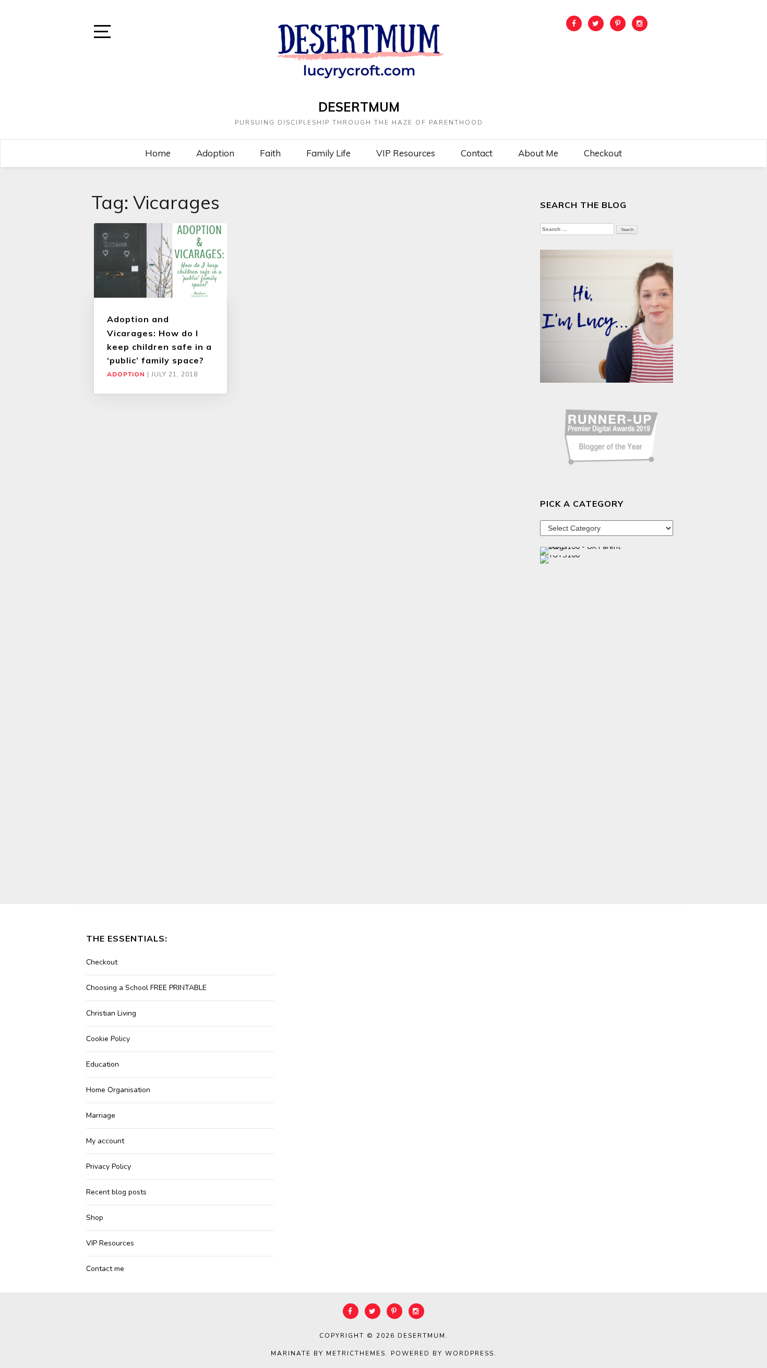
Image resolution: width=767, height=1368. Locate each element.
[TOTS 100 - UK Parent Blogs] (583, 550)
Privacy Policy (108, 1166)
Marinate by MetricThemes (328, 1353)
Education (102, 1064)
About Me (538, 153)
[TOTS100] (560, 559)
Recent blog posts (116, 1192)
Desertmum (359, 107)
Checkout (603, 153)
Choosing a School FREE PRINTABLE (146, 988)
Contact (477, 153)
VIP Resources (405, 153)
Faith (270, 153)
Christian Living (111, 1013)
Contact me (105, 1269)
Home (158, 153)
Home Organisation (118, 1090)
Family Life (328, 153)
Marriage (100, 1115)
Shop (94, 1218)
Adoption (215, 153)
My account (105, 1141)
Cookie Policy (108, 1039)
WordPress (469, 1353)
